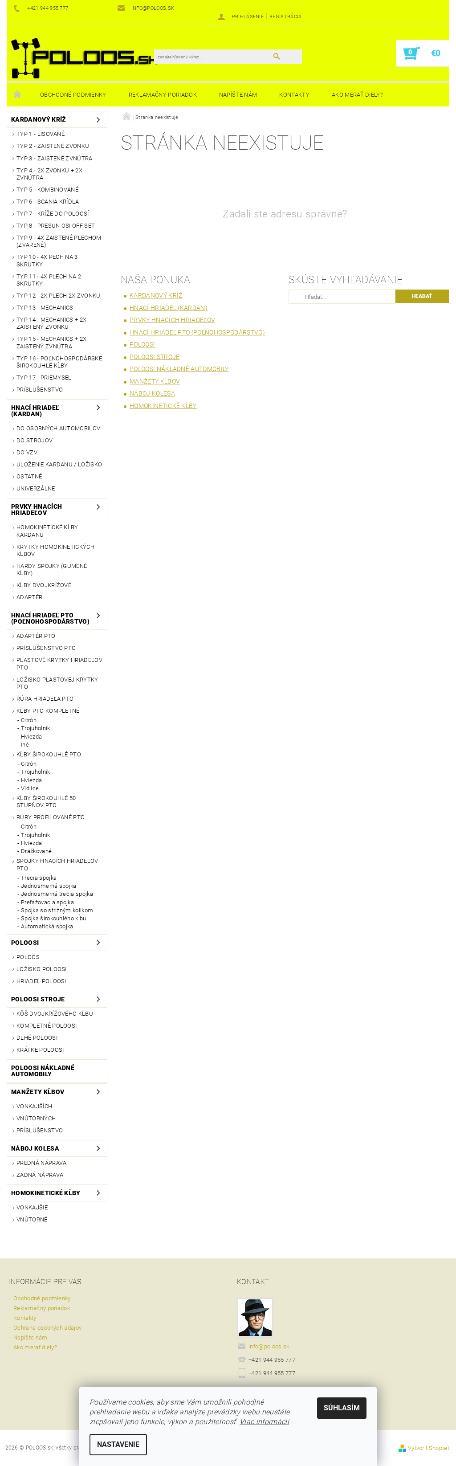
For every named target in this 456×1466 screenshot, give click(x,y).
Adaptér (29, 597)
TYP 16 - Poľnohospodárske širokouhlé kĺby (59, 362)
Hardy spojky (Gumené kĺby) (51, 569)
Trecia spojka (39, 877)
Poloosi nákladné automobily (42, 1071)
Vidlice (30, 788)
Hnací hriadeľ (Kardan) (35, 410)
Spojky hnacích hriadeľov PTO (57, 864)
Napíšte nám (238, 94)
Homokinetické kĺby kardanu (47, 531)
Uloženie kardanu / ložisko (59, 464)
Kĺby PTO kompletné (48, 710)
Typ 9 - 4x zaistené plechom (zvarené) (59, 241)
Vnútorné (32, 1219)
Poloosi (25, 942)
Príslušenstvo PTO (46, 648)
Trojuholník (35, 728)
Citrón (29, 720)
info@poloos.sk (268, 1346)
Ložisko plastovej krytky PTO (57, 683)
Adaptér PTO (36, 636)
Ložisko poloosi (41, 969)
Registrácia (285, 17)
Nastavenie (118, 1444)
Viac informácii (264, 1421)
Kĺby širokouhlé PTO (48, 754)
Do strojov (34, 440)
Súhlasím (342, 1408)
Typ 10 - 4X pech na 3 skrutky (47, 260)
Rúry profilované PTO (50, 817)
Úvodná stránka (18, 94)
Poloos (28, 957)
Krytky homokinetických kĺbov (55, 550)
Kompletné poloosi (46, 1025)
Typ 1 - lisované (40, 134)
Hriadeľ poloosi (41, 981)
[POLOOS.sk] (85, 57)
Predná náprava (41, 1163)
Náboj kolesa (35, 1148)
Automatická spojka (47, 926)
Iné (25, 744)
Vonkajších (34, 1106)
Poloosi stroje (38, 999)
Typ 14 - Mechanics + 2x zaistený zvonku (51, 323)
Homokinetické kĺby (46, 1192)
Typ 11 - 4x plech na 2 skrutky (48, 280)
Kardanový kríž (38, 119)
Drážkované (36, 851)
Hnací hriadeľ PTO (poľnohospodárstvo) (50, 618)
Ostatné (29, 476)
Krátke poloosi (40, 1049)
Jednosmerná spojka (49, 885)
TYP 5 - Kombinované (47, 189)
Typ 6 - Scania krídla (47, 201)
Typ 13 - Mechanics (44, 307)
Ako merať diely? (357, 94)
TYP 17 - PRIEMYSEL (44, 377)
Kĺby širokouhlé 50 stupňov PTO (46, 802)
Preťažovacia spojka (47, 902)
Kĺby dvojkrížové (43, 585)
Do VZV (26, 452)
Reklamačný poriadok (163, 94)
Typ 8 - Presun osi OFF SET (55, 225)
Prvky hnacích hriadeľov (36, 509)
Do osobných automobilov (58, 428)
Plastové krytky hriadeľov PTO (59, 663)
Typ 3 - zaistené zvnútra (54, 158)
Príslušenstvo (39, 389)
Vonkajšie (32, 1207)
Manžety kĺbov (37, 1091)
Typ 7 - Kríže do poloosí (52, 213)
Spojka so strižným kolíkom (57, 910)
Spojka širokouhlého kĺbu (53, 918)
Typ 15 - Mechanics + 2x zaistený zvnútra (51, 342)
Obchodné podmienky (73, 94)
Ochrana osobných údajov (47, 1327)
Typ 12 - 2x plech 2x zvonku (58, 295)
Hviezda (31, 736)
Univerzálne (35, 488)
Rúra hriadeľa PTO (44, 698)
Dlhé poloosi (36, 1037)
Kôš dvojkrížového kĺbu (54, 1013)
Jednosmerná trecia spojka (57, 893)
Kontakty (294, 94)
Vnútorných (36, 1118)
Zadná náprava (39, 1175)
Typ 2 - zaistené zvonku (52, 146)
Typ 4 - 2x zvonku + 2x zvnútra (49, 174)
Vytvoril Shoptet (428, 1448)
